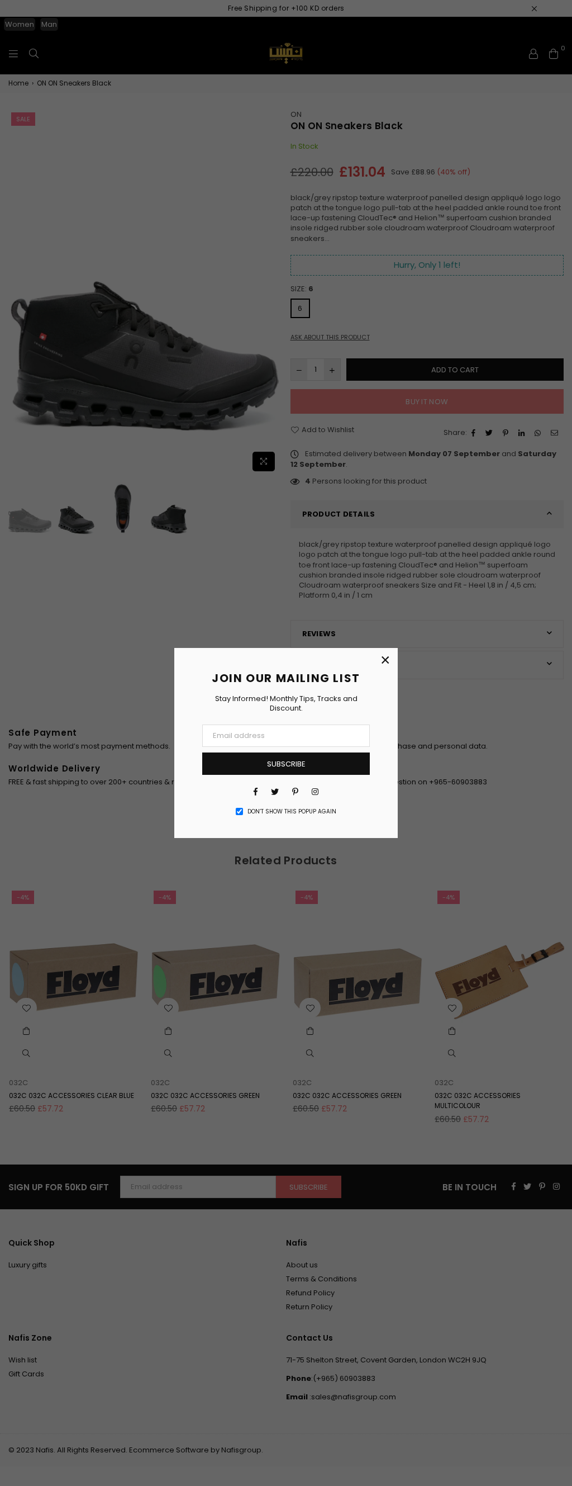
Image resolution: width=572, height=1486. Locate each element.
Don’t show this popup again (291, 812)
